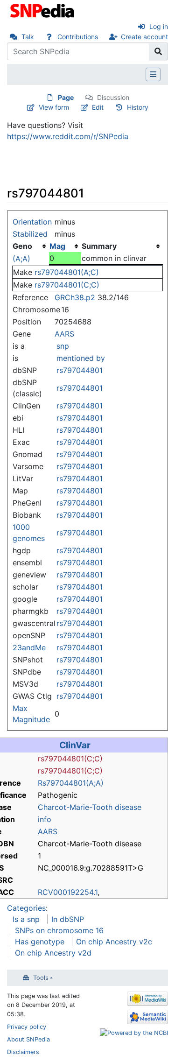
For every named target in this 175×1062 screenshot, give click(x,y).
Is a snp (26, 919)
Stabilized (30, 234)
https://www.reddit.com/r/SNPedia (67, 136)
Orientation (32, 221)
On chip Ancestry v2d (53, 952)
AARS (64, 333)
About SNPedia (28, 1039)
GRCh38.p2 (75, 297)
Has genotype (39, 941)
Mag (57, 246)
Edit (98, 107)
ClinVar (75, 745)
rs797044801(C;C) (67, 284)
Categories (26, 908)
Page (66, 97)
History (137, 107)
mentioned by (80, 358)
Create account (144, 37)
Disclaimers (23, 1051)
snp (62, 346)
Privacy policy (26, 1026)
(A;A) (21, 258)
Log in (158, 26)
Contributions (77, 37)
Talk (27, 37)
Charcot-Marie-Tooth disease (89, 807)
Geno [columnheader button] (22, 246)
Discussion (113, 97)
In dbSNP (67, 919)
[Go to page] (158, 51)
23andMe (29, 647)
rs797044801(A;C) (67, 272)
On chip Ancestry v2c (114, 941)
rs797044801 (79, 370)
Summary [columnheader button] (99, 246)
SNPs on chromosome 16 (59, 930)
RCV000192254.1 (68, 892)
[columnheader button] (65, 246)
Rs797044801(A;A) (71, 783)
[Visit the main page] (43, 9)
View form (54, 107)
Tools (41, 977)
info (44, 819)
